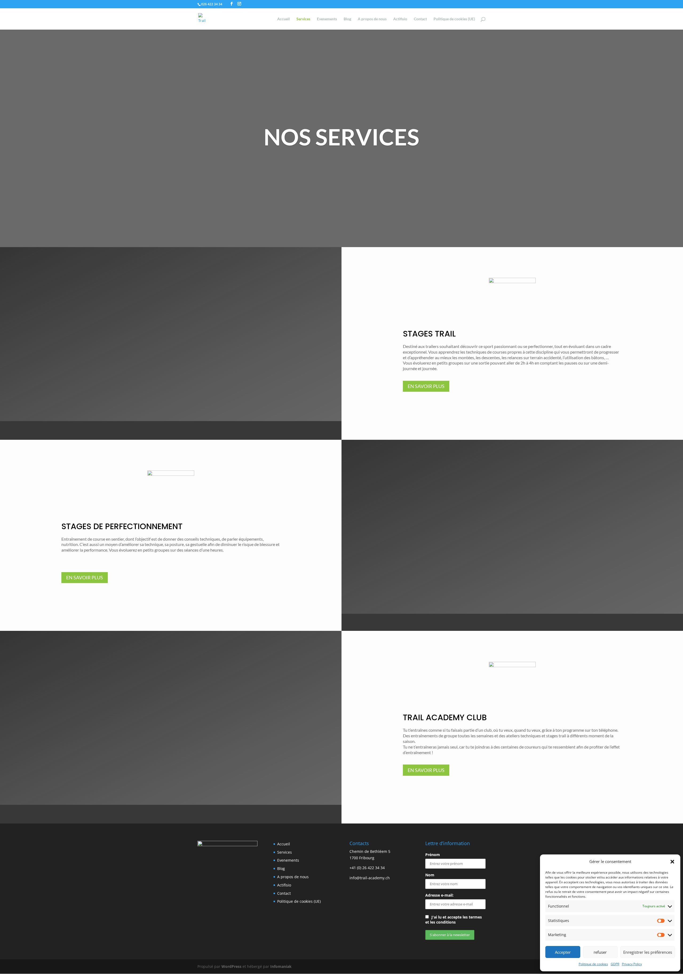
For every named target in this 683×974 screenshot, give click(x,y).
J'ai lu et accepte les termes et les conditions (453, 919)
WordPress (231, 966)
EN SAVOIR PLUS (426, 386)
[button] (672, 861)
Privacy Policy (632, 964)
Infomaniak (281, 966)
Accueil (283, 19)
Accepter (563, 952)
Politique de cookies (593, 964)
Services (303, 19)
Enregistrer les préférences (647, 952)
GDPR (615, 964)
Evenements (327, 19)
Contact (420, 19)
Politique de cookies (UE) (454, 19)
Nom (429, 874)
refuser (600, 952)
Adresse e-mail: (439, 895)
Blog (347, 19)
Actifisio (400, 19)
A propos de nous (372, 19)
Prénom (432, 854)
